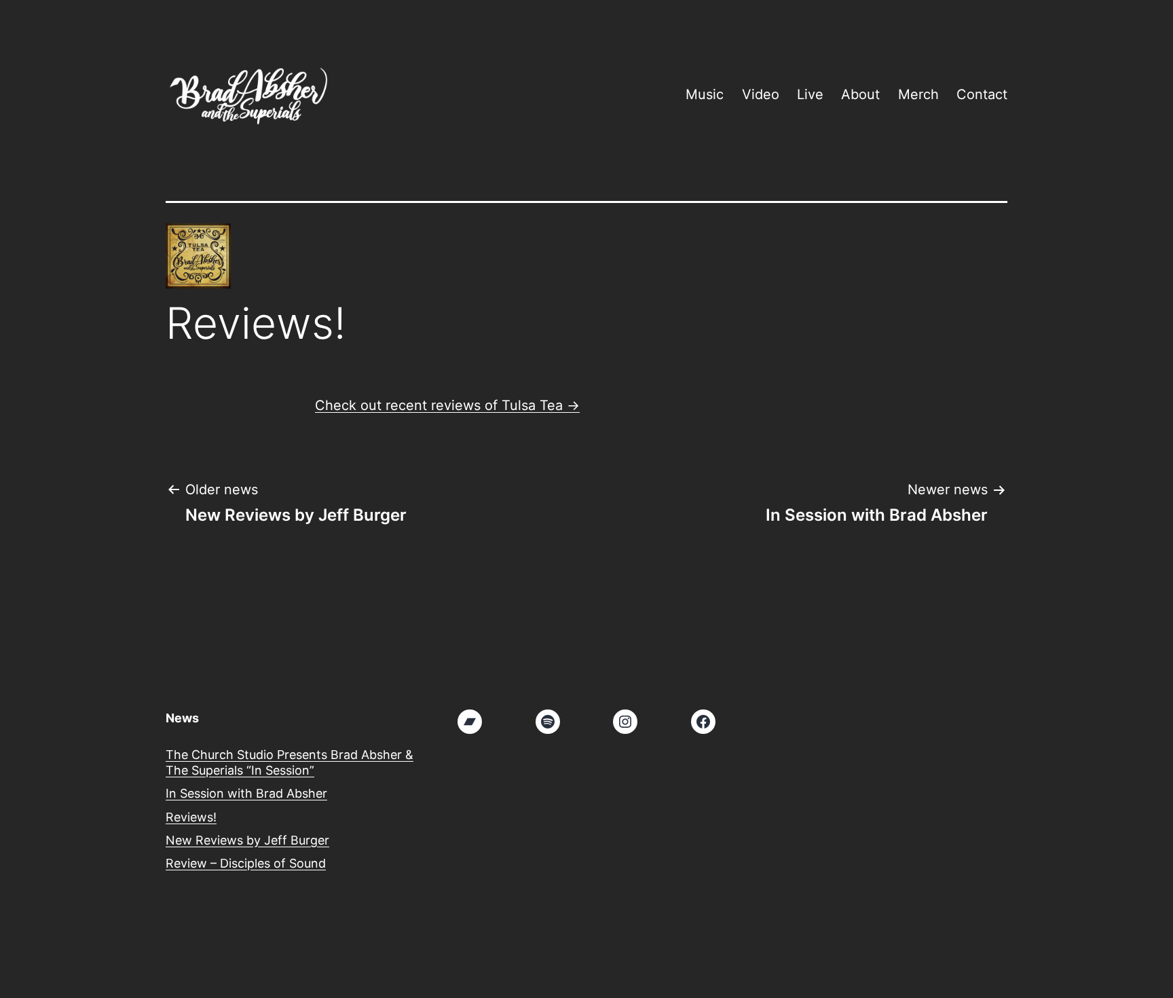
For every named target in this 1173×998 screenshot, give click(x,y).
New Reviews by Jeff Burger (247, 840)
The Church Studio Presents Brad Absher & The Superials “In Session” (289, 762)
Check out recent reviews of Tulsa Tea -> (447, 405)
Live (810, 94)
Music (705, 94)
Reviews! (191, 817)
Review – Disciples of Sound (246, 863)
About (860, 94)
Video (760, 94)
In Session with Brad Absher (246, 793)
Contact (981, 94)
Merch (918, 94)
